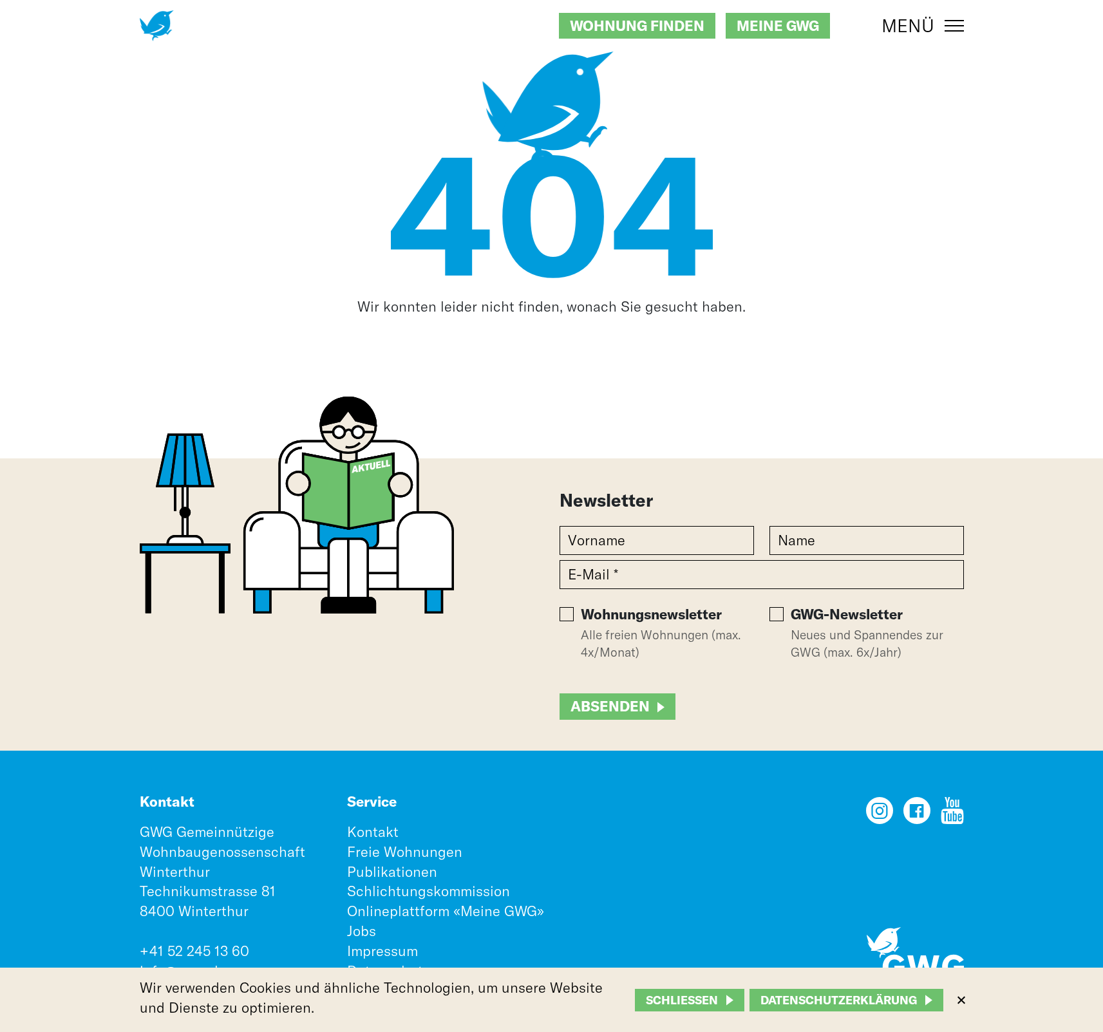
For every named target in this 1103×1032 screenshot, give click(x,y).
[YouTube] (952, 815)
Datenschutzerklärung (838, 1000)
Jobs (361, 931)
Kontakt (373, 832)
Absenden (610, 706)
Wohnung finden (637, 26)
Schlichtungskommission (428, 891)
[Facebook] (916, 815)
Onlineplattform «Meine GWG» (445, 911)
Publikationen (392, 872)
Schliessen (682, 1000)
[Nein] (960, 999)
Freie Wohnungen (404, 852)
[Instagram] (879, 815)
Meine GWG (778, 26)
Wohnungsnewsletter (651, 614)
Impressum (382, 951)
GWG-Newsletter (847, 614)
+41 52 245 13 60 (194, 951)
